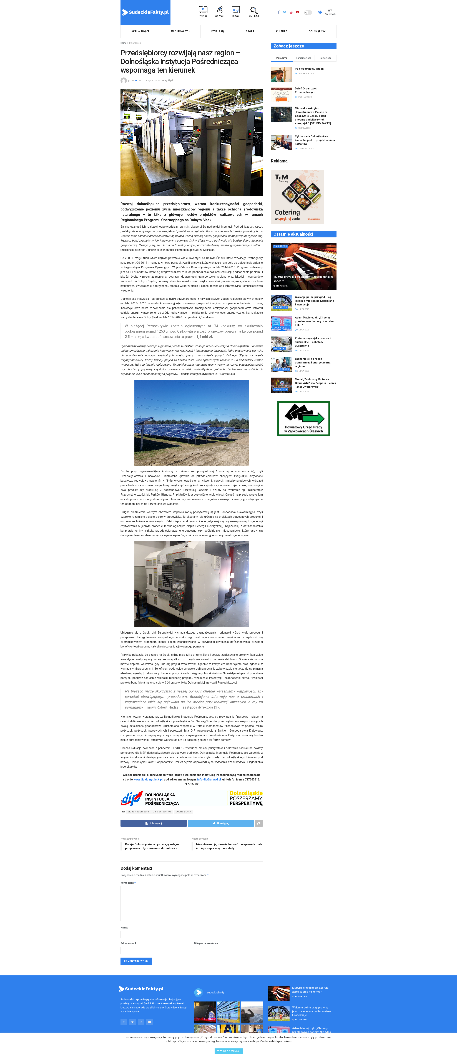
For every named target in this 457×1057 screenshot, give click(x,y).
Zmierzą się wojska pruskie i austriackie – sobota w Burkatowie (313, 342)
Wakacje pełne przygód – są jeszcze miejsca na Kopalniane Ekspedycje (314, 300)
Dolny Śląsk (317, 31)
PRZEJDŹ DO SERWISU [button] (228, 1051)
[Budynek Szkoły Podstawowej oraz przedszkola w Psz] (228, 1012)
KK (136, 80)
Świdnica (279, 348)
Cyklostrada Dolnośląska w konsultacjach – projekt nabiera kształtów (315, 140)
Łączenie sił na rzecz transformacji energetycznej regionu (313, 362)
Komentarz (128, 882)
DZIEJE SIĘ (217, 31)
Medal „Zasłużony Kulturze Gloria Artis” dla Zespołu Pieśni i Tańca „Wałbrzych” (315, 383)
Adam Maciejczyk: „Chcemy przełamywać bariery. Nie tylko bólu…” (314, 321)
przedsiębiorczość (138, 811)
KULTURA (281, 31)
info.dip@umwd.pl (209, 779)
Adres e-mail (128, 943)
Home (123, 43)
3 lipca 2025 (303, 371)
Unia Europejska (162, 811)
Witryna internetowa (206, 943)
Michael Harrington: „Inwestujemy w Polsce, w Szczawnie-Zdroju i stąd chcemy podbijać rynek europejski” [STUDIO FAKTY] (313, 116)
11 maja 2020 (150, 80)
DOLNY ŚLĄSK (183, 811)
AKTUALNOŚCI (140, 31)
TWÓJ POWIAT (179, 31)
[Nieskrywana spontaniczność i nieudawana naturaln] (205, 1012)
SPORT (250, 31)
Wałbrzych (280, 246)
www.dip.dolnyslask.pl (148, 779)
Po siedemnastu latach (309, 68)
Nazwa (124, 927)
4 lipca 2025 (281, 286)
